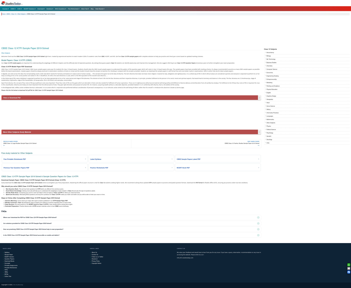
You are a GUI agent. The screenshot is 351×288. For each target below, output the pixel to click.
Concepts (7, 263)
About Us (94, 252)
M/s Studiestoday (18, 285)
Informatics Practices (273, 113)
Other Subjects (22, 14)
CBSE (12, 9)
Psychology (270, 133)
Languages (270, 116)
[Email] (349, 268)
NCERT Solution (9, 257)
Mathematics (270, 119)
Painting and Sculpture (273, 86)
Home (3, 14)
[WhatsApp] (349, 265)
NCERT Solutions (29, 9)
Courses (4, 9)
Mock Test (84, 9)
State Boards (99, 9)
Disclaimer (95, 259)
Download (40, 9)
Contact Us (95, 254)
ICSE (19, 9)
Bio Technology (271, 59)
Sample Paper (9, 254)
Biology (269, 56)
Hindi (268, 103)
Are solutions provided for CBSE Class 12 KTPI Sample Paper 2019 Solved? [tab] (27, 223)
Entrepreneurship (272, 79)
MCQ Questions (60, 9)
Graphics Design (271, 96)
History (269, 109)
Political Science (271, 129)
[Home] (12, 3)
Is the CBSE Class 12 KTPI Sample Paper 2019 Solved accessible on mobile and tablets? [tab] (31, 235)
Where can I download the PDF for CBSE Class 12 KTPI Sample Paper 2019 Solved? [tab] (30, 217)
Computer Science (272, 69)
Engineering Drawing (273, 76)
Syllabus (7, 252)
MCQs (6, 274)
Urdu (268, 143)
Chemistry (269, 66)
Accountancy (270, 52)
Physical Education (272, 89)
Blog (92, 9)
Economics (270, 72)
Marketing (269, 82)
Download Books (9, 261)
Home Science (271, 106)
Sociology (269, 139)
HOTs (6, 270)
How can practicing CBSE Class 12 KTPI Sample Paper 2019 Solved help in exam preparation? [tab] (33, 229)
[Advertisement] (56, 30)
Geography (270, 99)
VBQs (6, 272)
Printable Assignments (11, 265)
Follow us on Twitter (97, 257)
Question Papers (9, 259)
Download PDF (256, 53)
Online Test (8, 276)
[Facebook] (349, 272)
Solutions (49, 9)
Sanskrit (269, 136)
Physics (269, 126)
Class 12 (13, 14)
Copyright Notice (96, 263)
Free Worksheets (73, 9)
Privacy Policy (96, 261)
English (269, 92)
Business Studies (271, 62)
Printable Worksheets (11, 268)
